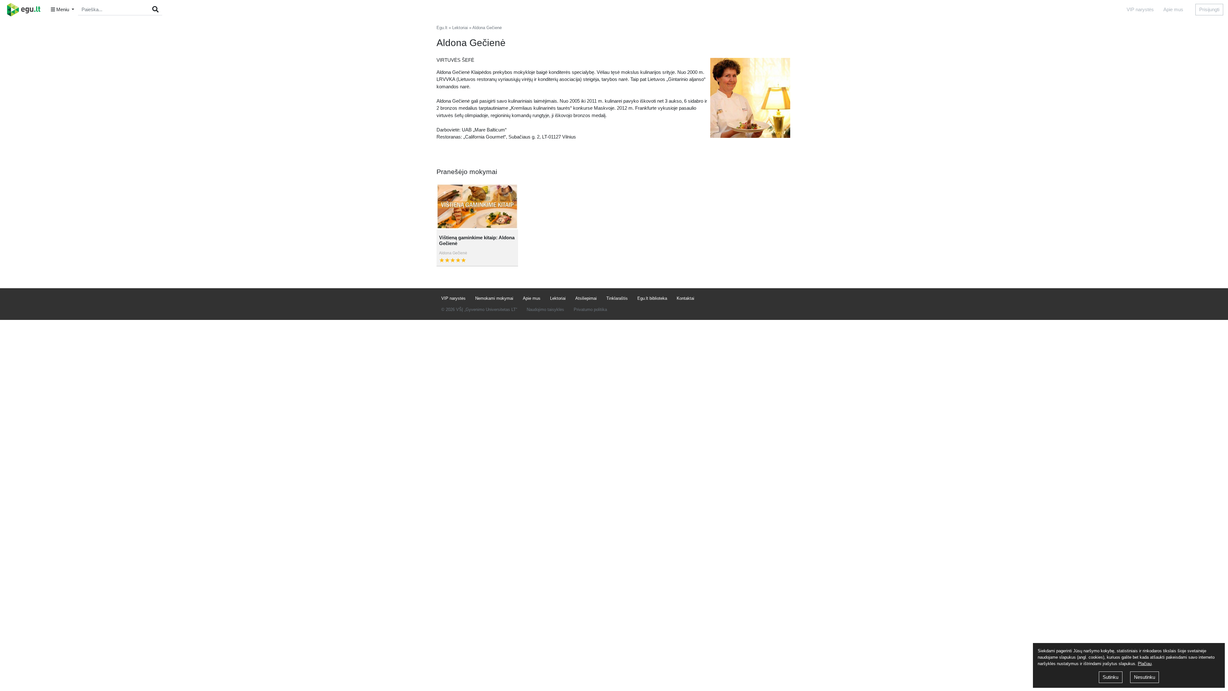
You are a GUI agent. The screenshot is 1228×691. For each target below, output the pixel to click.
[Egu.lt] (26, 10)
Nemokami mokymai (494, 298)
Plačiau (1145, 663)
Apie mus (1173, 9)
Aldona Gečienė (453, 253)
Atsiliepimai (586, 298)
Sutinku (1110, 677)
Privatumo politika (590, 309)
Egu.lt (442, 27)
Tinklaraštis (617, 298)
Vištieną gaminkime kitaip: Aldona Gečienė (477, 240)
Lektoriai (460, 27)
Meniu (62, 9)
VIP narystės (1140, 9)
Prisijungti (1209, 9)
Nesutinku (1144, 677)
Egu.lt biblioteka (652, 298)
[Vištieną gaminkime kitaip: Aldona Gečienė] (477, 207)
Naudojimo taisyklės (545, 309)
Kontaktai (685, 298)
